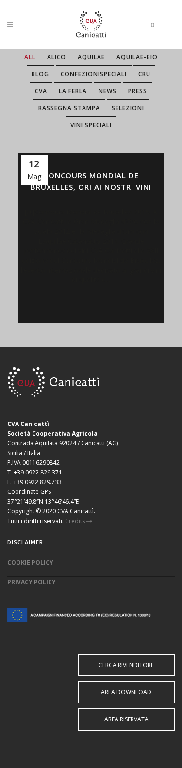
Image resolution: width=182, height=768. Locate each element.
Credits (75, 521)
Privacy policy (31, 582)
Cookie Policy (30, 562)
